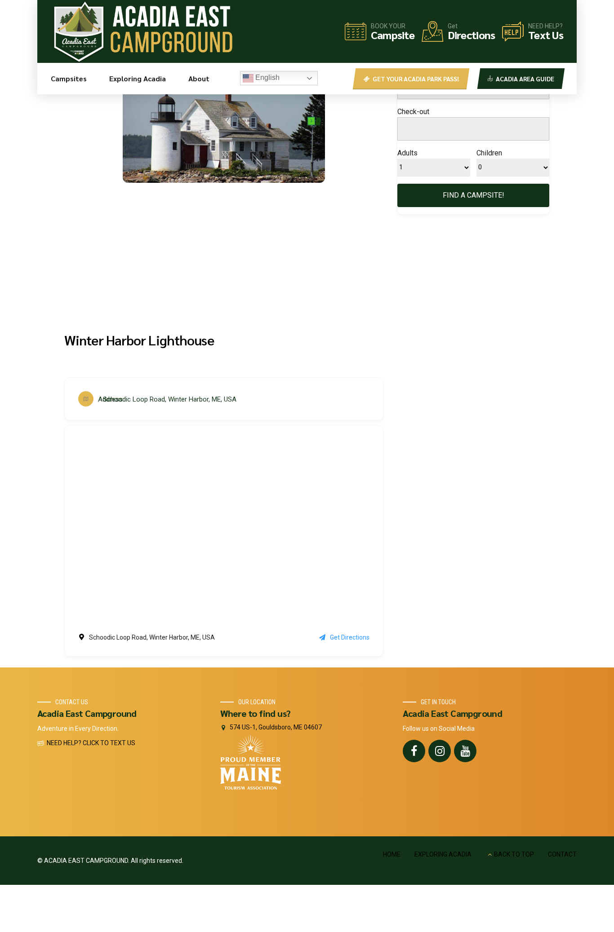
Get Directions (349, 637)
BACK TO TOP (514, 854)
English (267, 77)
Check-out (413, 111)
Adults (407, 153)
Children (489, 153)
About (198, 78)
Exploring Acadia (137, 78)
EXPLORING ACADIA (443, 854)
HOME (391, 854)
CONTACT (562, 854)
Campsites (69, 78)
